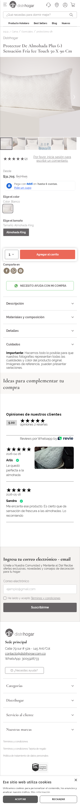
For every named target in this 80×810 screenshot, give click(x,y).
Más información (40, 792)
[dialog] (40, 793)
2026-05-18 (13, 494)
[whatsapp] (13, 271)
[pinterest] (20, 271)
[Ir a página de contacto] (48, 5)
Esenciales (27, 32)
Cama (15, 32)
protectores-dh (45, 32)
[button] (7, 208)
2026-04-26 (13, 453)
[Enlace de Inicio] (6, 32)
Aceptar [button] (20, 799)
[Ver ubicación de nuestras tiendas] (57, 5)
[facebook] (6, 271)
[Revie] (65, 438)
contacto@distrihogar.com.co (25, 653)
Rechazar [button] (58, 799)
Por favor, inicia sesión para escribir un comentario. (52, 158)
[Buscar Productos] (72, 15)
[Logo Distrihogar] (20, 636)
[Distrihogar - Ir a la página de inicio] (24, 7)
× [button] (75, 780)
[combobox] (40, 14)
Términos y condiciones (45, 598)
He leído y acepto (34, 598)
